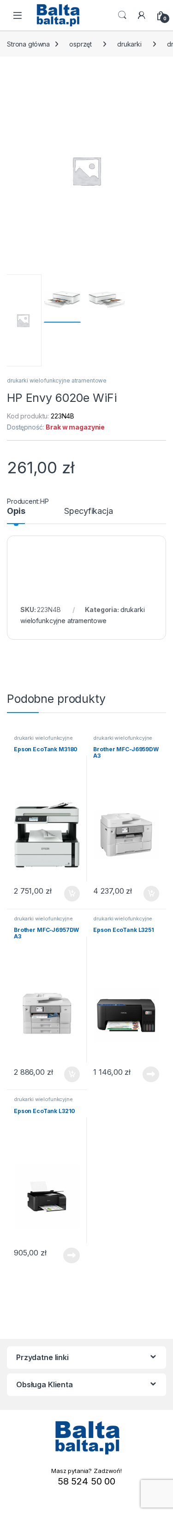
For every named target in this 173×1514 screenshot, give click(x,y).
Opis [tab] (16, 511)
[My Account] (142, 15)
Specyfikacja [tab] (88, 511)
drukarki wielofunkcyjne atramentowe (57, 380)
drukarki (129, 44)
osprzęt (80, 44)
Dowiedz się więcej (145, 1074)
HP (44, 501)
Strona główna (28, 44)
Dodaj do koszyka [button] (67, 893)
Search (122, 15)
